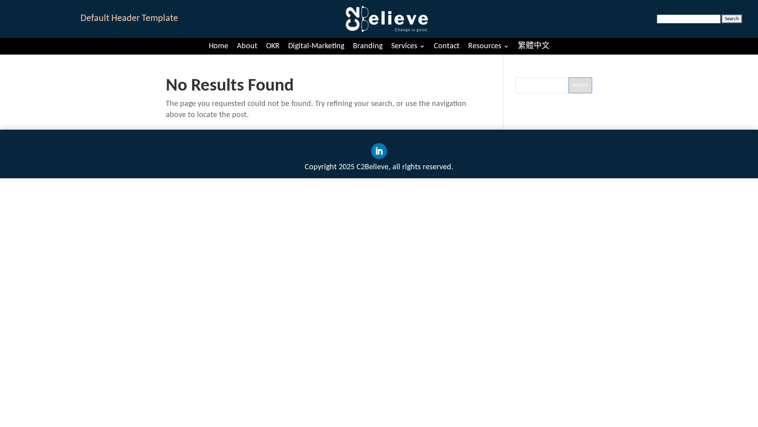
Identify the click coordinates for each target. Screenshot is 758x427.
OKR (273, 46)
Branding (368, 46)
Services (404, 46)
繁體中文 (534, 46)
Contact (447, 46)
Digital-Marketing (316, 46)
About (247, 46)
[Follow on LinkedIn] (379, 151)
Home (218, 46)
